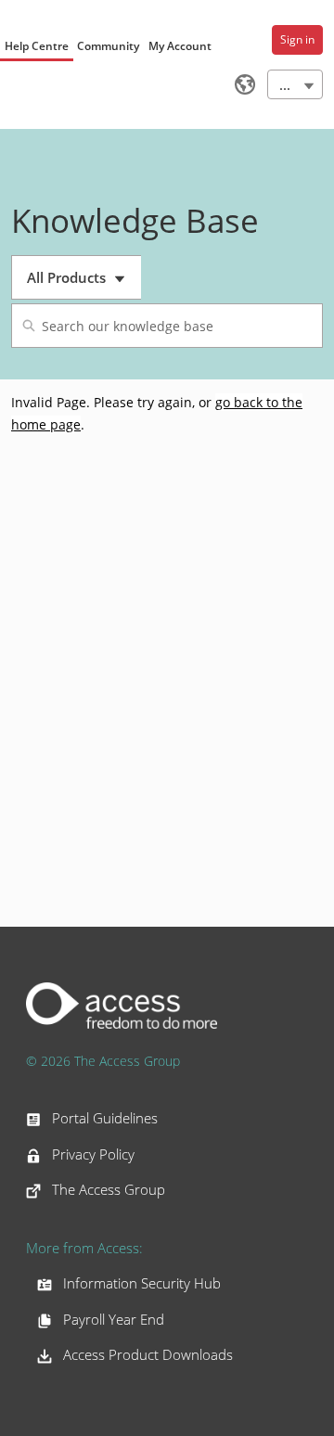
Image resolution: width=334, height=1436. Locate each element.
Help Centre (37, 46)
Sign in (297, 39)
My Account (180, 46)
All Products (84, 284)
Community (108, 46)
